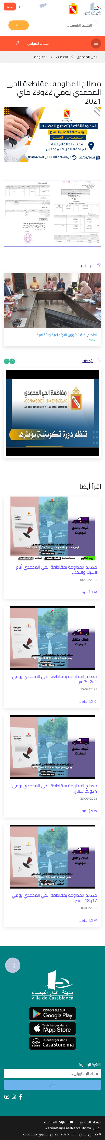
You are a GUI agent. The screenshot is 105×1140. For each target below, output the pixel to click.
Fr (20, 6)
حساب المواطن (38, 43)
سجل (52, 1084)
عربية (9, 6)
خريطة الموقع (90, 1122)
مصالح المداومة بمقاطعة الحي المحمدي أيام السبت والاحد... (56, 570)
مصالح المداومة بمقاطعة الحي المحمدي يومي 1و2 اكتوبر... (54, 679)
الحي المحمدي (86, 57)
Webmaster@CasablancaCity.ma (68, 1128)
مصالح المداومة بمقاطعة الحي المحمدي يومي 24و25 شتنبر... (54, 788)
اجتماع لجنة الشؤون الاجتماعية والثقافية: (66, 335)
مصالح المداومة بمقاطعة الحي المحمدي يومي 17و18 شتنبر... (54, 898)
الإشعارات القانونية (58, 1122)
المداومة (40, 57)
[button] (7, 304)
